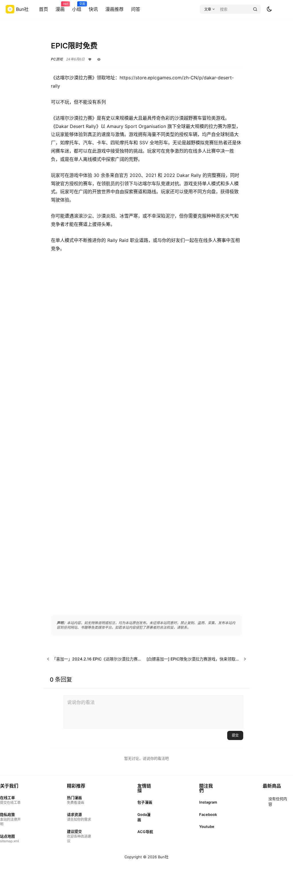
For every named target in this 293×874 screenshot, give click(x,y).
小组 (76, 7)
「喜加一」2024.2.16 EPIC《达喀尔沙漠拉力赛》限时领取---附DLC (113, 658)
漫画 (60, 7)
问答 (135, 9)
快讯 (93, 9)
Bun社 (163, 857)
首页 (43, 9)
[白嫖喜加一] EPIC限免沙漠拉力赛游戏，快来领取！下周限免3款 (204, 658)
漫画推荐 (114, 9)
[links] (11, 800)
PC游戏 (57, 59)
